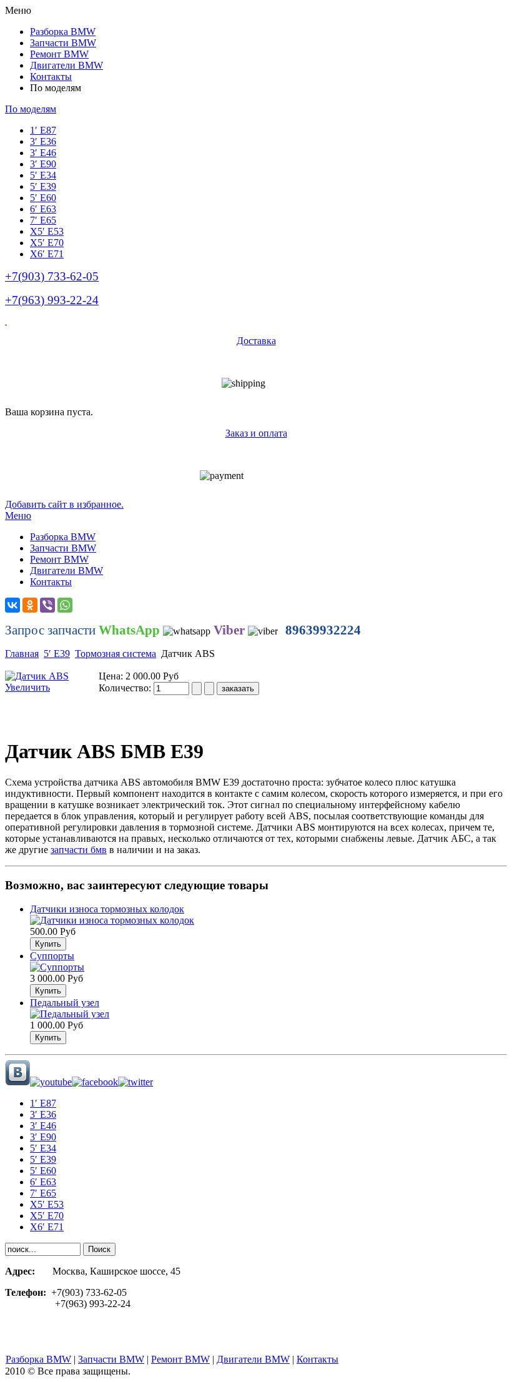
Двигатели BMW (253, 1359)
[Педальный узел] (69, 1014)
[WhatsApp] (64, 605)
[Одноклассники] (29, 605)
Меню (18, 515)
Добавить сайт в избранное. (64, 504)
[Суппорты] (57, 967)
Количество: (126, 688)
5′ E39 (57, 653)
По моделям (30, 109)
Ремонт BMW (180, 1359)
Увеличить (27, 687)
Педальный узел (64, 1002)
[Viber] (47, 605)
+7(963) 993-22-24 (52, 300)
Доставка (256, 340)
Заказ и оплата (256, 433)
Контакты (317, 1359)
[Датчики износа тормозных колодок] (112, 920)
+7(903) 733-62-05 (52, 276)
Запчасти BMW (111, 1359)
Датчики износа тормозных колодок (107, 909)
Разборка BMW (38, 1359)
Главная (22, 653)
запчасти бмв (79, 849)
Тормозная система (115, 653)
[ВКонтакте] (12, 605)
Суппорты (52, 955)
